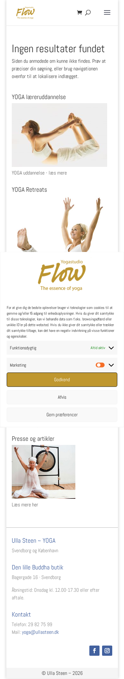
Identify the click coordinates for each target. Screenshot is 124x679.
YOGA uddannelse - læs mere (39, 172)
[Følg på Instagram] (107, 651)
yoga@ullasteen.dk (40, 632)
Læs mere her (25, 504)
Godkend (62, 379)
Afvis (62, 397)
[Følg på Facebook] (94, 651)
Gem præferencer (62, 414)
